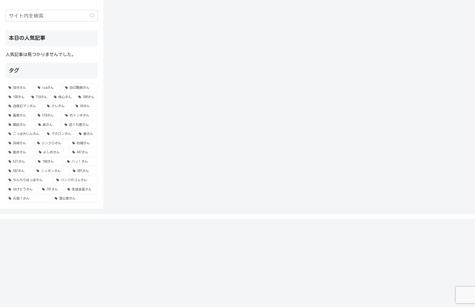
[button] (92, 15)
